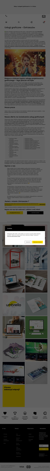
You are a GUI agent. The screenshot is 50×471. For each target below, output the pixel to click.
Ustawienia (28, 242)
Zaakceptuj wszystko (37, 242)
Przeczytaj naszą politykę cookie (13, 236)
